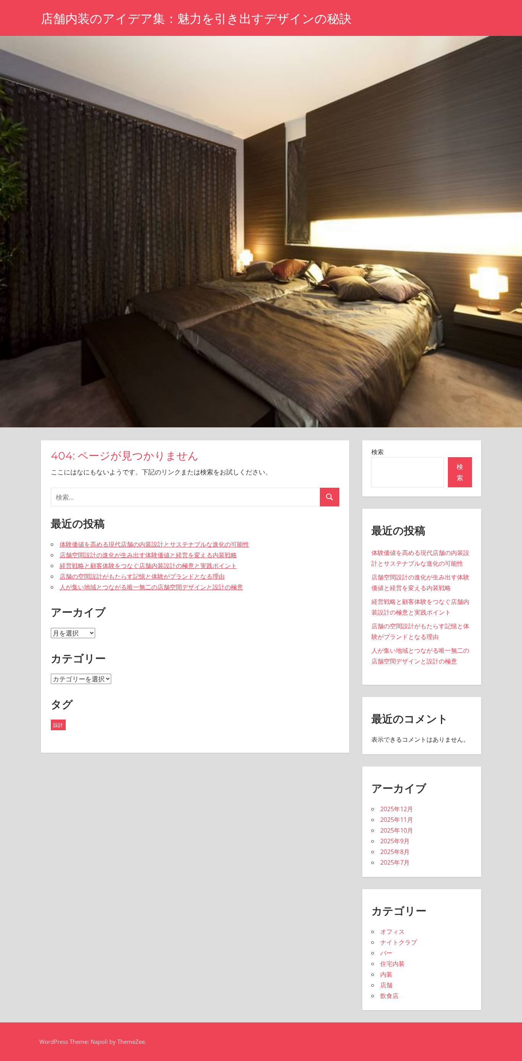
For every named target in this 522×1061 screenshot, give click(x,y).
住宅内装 (392, 963)
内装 (386, 974)
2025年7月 (395, 862)
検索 (377, 452)
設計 (58, 724)
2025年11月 (396, 819)
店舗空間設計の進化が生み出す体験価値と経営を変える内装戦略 (148, 555)
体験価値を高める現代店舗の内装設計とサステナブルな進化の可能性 (154, 544)
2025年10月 (396, 830)
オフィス (392, 931)
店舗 (386, 985)
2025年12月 (396, 809)
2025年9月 (395, 841)
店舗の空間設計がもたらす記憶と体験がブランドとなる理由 (142, 576)
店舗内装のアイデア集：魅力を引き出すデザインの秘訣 (196, 18)
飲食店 (389, 995)
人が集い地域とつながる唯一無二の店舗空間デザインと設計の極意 (151, 587)
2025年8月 (395, 852)
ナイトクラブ (398, 942)
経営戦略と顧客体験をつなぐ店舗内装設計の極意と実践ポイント (148, 565)
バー (386, 953)
